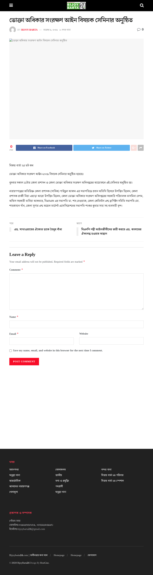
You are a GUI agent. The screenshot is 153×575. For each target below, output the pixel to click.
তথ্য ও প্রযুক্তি (62, 481)
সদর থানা (66, 29)
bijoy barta (29, 29)
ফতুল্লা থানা (14, 475)
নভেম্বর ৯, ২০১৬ (50, 29)
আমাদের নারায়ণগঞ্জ (19, 486)
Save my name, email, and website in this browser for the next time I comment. (58, 350)
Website (83, 334)
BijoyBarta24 (23, 563)
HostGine (44, 563)
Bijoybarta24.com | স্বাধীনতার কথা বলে (28, 555)
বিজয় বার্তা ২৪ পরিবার (112, 475)
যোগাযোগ (92, 555)
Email (14, 334)
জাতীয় (58, 475)
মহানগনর (14, 470)
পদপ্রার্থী (59, 486)
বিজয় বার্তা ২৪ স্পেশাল (112, 481)
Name (13, 317)
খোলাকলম (60, 470)
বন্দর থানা (106, 470)
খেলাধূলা (13, 492)
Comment (16, 270)
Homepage (59, 555)
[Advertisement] (76, 403)
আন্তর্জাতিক (15, 481)
